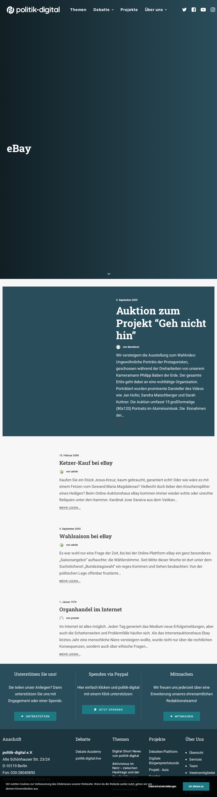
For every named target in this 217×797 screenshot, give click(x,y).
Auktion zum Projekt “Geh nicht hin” (161, 323)
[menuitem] (78, 9)
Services (195, 759)
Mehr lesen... (70, 507)
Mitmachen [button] (184, 716)
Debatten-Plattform (163, 752)
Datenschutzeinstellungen (162, 786)
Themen (78, 9)
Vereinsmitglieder (202, 773)
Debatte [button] (101, 9)
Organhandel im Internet (90, 609)
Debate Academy (88, 752)
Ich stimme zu (196, 786)
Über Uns (194, 739)
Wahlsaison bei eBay (85, 536)
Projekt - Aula (159, 770)
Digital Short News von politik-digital (126, 753)
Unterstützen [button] (38, 716)
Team (193, 766)
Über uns (154, 9)
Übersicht (196, 753)
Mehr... (121, 423)
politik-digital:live (88, 758)
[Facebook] (196, 9)
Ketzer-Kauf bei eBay (86, 462)
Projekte (129, 9)
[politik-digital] (33, 10)
